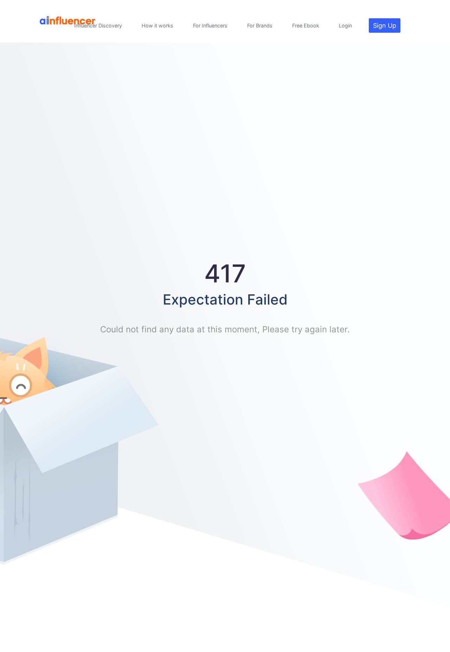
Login (345, 25)
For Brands (259, 25)
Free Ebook (305, 25)
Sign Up (384, 25)
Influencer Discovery (98, 25)
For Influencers (210, 25)
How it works (157, 25)
